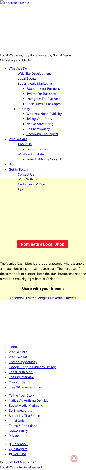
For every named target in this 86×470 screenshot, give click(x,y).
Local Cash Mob (21, 372)
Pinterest (70, 298)
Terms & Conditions (23, 426)
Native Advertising (39, 124)
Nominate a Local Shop (42, 244)
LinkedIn (56, 298)
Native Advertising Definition (29, 400)
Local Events (27, 78)
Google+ (43, 298)
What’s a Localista (31, 154)
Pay (20, 189)
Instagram (19, 449)
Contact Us (26, 174)
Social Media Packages (43, 104)
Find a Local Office (31, 184)
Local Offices (18, 420)
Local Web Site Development (21, 467)
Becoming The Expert (42, 134)
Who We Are (18, 139)
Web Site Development (34, 73)
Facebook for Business (43, 88)
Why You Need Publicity (44, 114)
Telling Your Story (39, 119)
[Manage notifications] (74, 458)
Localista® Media (16, 462)
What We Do (18, 68)
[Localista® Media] (26, 51)
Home (13, 347)
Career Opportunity (23, 362)
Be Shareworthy (38, 129)
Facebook (17, 298)
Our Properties (37, 149)
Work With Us (28, 179)
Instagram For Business (43, 99)
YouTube (19, 454)
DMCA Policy (18, 431)
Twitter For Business (41, 93)
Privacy (14, 435)
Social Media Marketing (35, 83)
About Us (25, 144)
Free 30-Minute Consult (43, 159)
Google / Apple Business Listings (32, 367)
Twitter (31, 298)
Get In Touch (18, 169)
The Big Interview (21, 377)
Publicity (24, 109)
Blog (12, 164)
